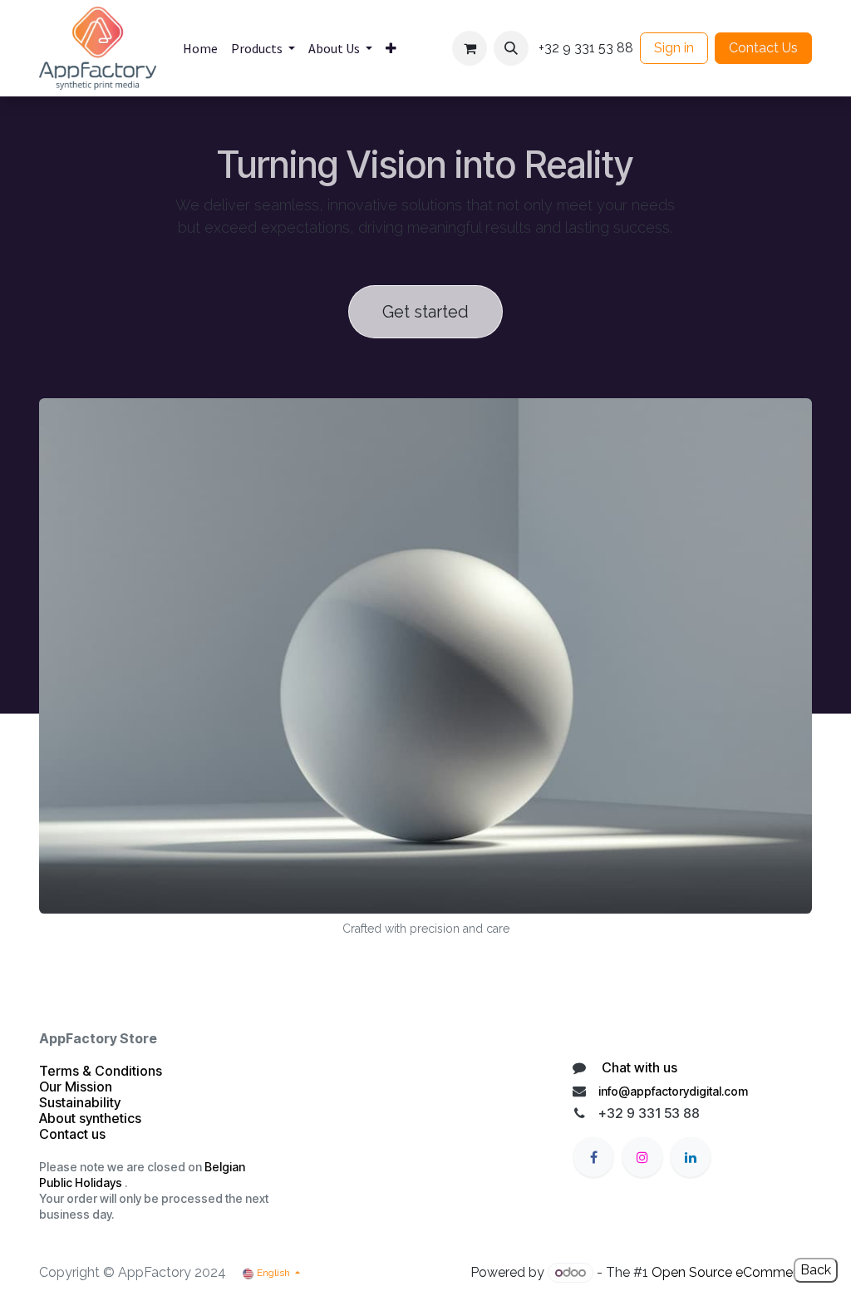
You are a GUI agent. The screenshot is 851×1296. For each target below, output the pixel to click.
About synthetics (90, 1118)
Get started (425, 312)
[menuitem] (200, 48)
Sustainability (80, 1102)
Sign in (674, 48)
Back (815, 1270)
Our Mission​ (75, 1086)
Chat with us (637, 1067)
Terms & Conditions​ (100, 1070)
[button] (511, 48)
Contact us (74, 1134)
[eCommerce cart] (469, 48)
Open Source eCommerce (732, 1272)
